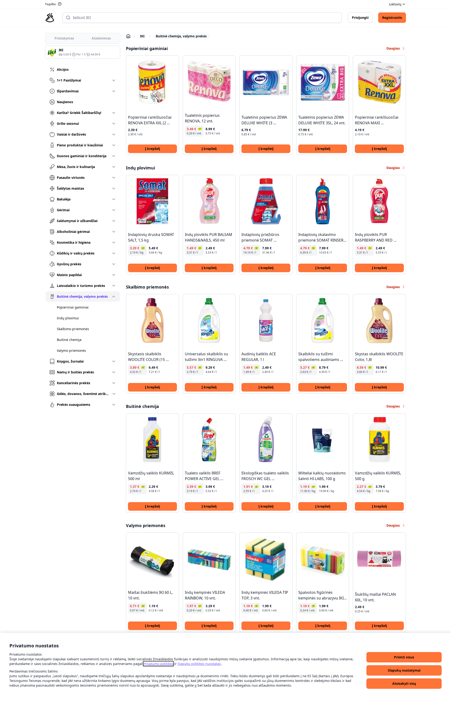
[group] (82, 52)
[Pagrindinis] (49, 17)
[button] (404, 657)
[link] (158, 663)
